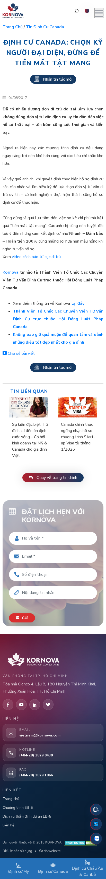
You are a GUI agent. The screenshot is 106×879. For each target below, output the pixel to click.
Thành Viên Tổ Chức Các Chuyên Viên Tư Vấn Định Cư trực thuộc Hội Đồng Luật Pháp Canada (58, 319)
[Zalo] (96, 839)
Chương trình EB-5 (18, 807)
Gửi (24, 617)
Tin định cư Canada (45, 27)
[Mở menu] (98, 13)
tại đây (77, 303)
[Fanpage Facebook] (96, 824)
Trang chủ (13, 27)
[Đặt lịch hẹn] (96, 810)
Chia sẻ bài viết (21, 353)
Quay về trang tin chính (56, 477)
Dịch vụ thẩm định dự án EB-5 (27, 816)
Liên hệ (8, 825)
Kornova (11, 272)
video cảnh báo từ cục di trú (36, 257)
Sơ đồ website (49, 851)
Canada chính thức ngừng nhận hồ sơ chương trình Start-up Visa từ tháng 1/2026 (78, 437)
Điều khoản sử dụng (17, 851)
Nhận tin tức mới (57, 79)
